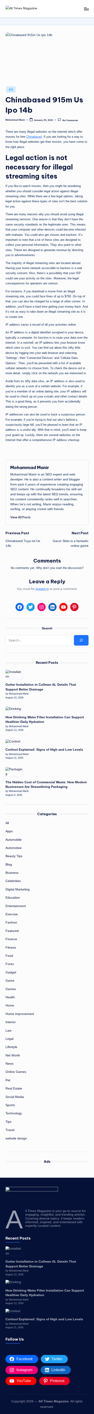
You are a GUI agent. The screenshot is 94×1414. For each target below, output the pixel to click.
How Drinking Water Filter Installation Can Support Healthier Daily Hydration (44, 720)
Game (9, 980)
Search (47, 628)
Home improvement (19, 1014)
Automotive (13, 848)
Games (10, 989)
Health (10, 997)
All (11, 89)
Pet (7, 1080)
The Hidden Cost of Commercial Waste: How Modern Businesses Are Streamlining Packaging (46, 785)
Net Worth (12, 1055)
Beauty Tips (13, 856)
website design (16, 1138)
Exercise (11, 914)
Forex (9, 964)
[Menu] (86, 9)
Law (8, 1030)
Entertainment (15, 906)
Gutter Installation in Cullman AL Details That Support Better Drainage (40, 687)
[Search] (81, 640)
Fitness (10, 947)
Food (9, 955)
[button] (20, 517)
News (9, 1063)
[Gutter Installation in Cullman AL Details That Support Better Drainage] (14, 674)
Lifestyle (11, 1047)
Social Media (14, 1097)
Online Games (15, 1072)
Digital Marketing (17, 889)
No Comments (70, 120)
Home (9, 1005)
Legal (9, 1038)
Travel (9, 1130)
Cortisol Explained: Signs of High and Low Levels (44, 749)
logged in (42, 589)
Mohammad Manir (29, 467)
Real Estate (13, 1088)
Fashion (11, 922)
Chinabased (34, 136)
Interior (10, 1022)
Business (11, 872)
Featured (12, 931)
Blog (8, 864)
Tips (8, 1121)
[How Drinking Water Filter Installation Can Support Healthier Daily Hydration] (13, 709)
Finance (11, 939)
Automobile (13, 839)
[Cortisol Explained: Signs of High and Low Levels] (12, 741)
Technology (13, 1113)
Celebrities (13, 881)
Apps (9, 831)
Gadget (10, 972)
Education (12, 897)
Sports (10, 1105)
